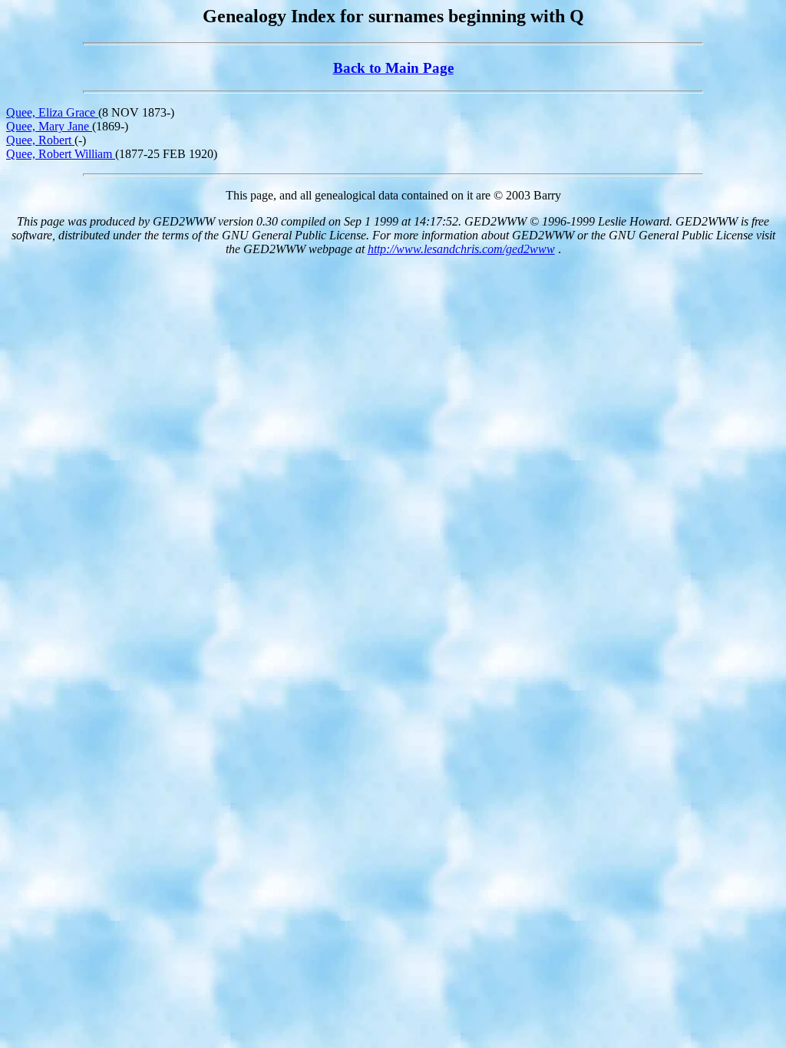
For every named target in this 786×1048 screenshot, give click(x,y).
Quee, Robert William (60, 153)
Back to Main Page (393, 68)
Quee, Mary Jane (49, 126)
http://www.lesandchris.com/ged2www (461, 248)
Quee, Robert (40, 140)
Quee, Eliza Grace (52, 112)
